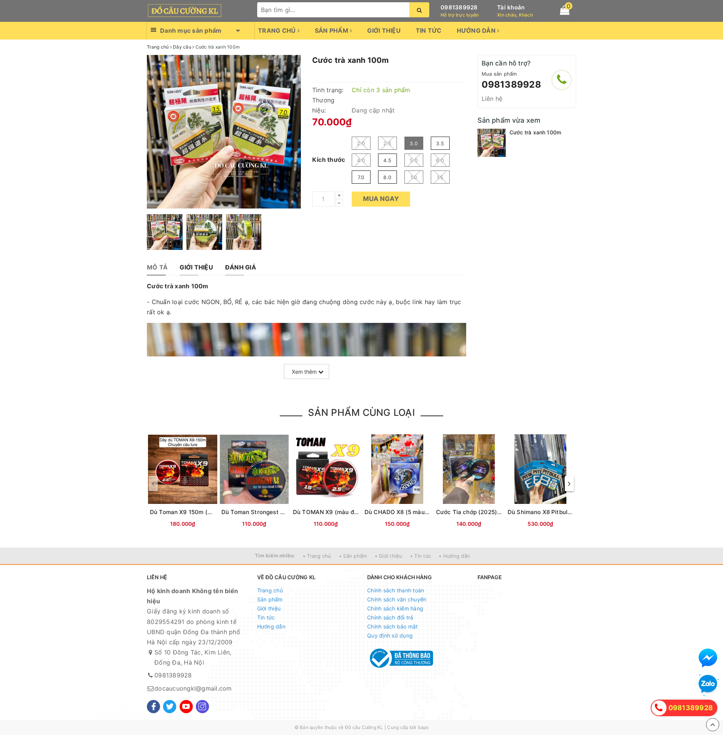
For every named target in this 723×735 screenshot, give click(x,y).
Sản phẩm (332, 30)
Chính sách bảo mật (392, 626)
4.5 (387, 160)
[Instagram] (202, 706)
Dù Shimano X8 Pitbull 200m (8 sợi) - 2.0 (564, 512)
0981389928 (459, 7)
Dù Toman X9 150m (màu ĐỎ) (191, 512)
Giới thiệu (384, 30)
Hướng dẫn (477, 30)
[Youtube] (186, 706)
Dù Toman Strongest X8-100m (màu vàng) (280, 512)
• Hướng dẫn (454, 556)
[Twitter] (169, 706)
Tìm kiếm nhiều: (275, 555)
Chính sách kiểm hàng (395, 608)
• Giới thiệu (389, 556)
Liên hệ (492, 98)
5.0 (414, 160)
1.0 (413, 177)
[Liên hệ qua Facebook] (708, 657)
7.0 (361, 177)
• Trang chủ (317, 556)
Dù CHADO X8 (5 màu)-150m (405, 512)
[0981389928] (561, 80)
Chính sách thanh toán (395, 590)
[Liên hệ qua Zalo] (708, 684)
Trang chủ (277, 30)
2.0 (361, 143)
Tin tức (429, 30)
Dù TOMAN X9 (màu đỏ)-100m (335, 512)
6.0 (440, 160)
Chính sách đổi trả (390, 617)
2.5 (387, 143)
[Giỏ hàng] (564, 10)
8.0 (387, 177)
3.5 (440, 143)
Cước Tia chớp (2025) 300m (475, 512)
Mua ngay (381, 198)
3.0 (414, 143)
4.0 (361, 160)
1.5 (440, 177)
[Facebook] (153, 706)
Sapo (423, 727)
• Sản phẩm (353, 556)
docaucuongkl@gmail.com (193, 688)
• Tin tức (420, 556)
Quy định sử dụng (390, 635)
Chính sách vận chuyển (396, 599)
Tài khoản (511, 7)
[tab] (157, 267)
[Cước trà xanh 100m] (491, 143)
